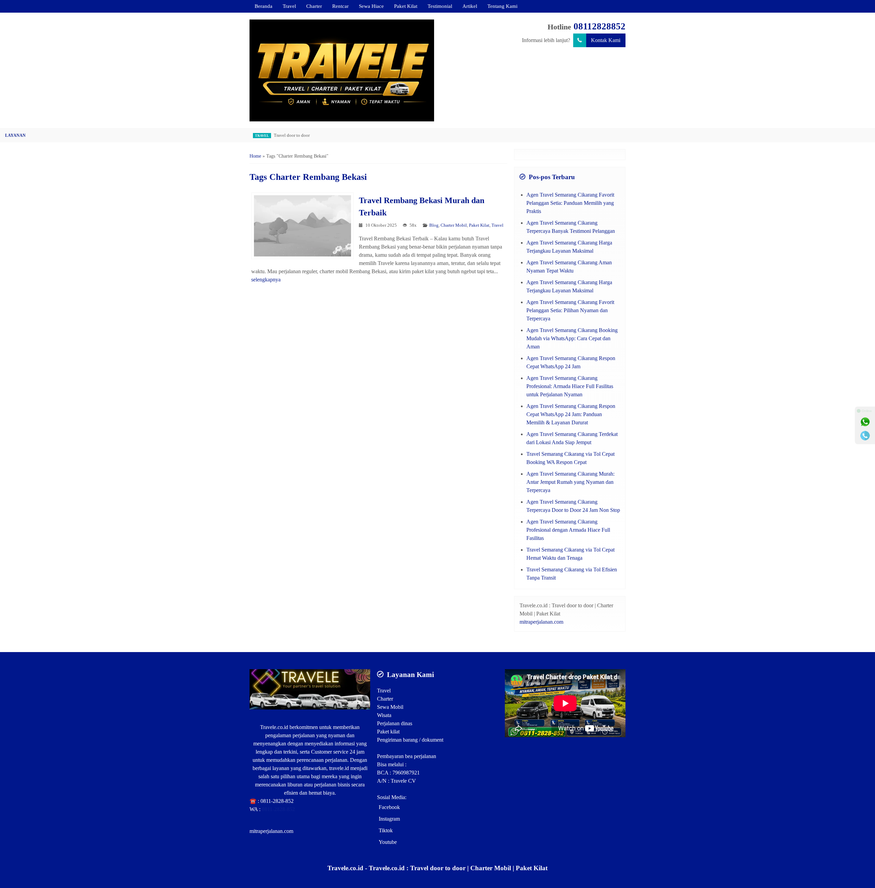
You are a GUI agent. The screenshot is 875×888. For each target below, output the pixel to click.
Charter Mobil (454, 225)
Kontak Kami (605, 40)
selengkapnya (266, 279)
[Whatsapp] (865, 422)
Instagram (389, 819)
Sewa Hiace (371, 6)
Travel (289, 6)
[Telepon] (865, 435)
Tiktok (386, 830)
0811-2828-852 (277, 801)
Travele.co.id (274, 727)
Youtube (388, 842)
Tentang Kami (502, 6)
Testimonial (440, 6)
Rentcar (340, 6)
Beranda (263, 6)
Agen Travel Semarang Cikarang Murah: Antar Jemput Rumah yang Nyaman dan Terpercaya (570, 482)
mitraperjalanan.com (541, 622)
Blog (434, 225)
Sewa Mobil (390, 707)
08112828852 (599, 26)
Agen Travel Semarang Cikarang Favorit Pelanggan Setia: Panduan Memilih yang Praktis (570, 203)
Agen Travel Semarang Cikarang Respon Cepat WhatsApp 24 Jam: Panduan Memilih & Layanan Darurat (570, 414)
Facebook (389, 807)
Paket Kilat (405, 6)
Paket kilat (388, 731)
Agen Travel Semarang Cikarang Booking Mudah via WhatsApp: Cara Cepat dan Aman (572, 338)
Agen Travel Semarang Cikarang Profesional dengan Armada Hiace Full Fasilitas (568, 530)
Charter (314, 6)
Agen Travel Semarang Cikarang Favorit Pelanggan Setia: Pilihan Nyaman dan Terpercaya (570, 310)
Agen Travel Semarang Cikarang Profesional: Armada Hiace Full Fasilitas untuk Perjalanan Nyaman (569, 386)
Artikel (469, 6)
